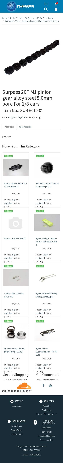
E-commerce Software (29, 455)
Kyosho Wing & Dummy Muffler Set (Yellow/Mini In (46, 241)
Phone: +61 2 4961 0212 (46, 414)
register (22, 117)
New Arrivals (46, 431)
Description (9, 126)
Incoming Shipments (46, 436)
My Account (16, 406)
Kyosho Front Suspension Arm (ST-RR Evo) (46, 351)
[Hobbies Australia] (21, 6)
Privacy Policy (16, 430)
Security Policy (16, 434)
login (12, 117)
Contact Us (46, 410)
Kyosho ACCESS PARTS (15, 238)
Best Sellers (46, 427)
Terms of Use (16, 426)
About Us (46, 406)
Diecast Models (46, 440)
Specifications (25, 126)
